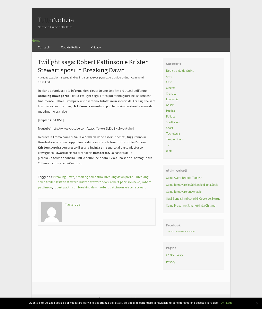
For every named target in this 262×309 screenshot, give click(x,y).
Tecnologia (173, 133)
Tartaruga (72, 204)
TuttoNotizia (56, 19)
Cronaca (171, 93)
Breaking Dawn (63, 177)
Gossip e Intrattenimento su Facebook (181, 231)
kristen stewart (67, 182)
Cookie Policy (70, 47)
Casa (169, 82)
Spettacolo (173, 122)
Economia (172, 99)
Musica (170, 111)
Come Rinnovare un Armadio (184, 192)
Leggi (229, 302)
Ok (222, 302)
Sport (169, 128)
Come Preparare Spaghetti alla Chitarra (191, 205)
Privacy (96, 47)
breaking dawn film (89, 177)
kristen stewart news (94, 182)
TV (167, 145)
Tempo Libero (175, 139)
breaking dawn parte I (119, 177)
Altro (169, 76)
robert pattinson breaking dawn (75, 187)
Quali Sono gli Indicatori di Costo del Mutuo (193, 198)
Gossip (96, 77)
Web (169, 151)
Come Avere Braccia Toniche (184, 178)
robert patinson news (125, 182)
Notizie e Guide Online (115, 77)
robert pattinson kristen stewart (123, 187)
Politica (170, 116)
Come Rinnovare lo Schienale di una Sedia (192, 185)
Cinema (86, 77)
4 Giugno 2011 (46, 77)
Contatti (44, 47)
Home (36, 40)
